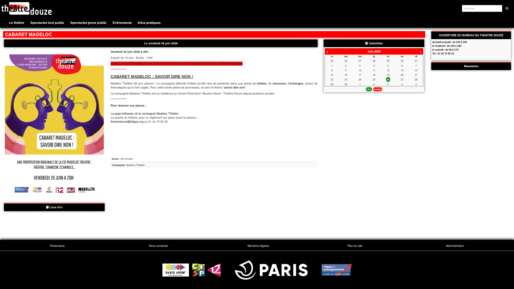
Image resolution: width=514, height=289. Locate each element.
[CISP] (198, 270)
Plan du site (355, 246)
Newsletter (471, 66)
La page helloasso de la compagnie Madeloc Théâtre (144, 113)
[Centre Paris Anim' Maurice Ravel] (175, 270)
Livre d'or (55, 207)
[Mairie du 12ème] (214, 270)
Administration (455, 246)
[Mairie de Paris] (271, 270)
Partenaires (57, 246)
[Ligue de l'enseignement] (337, 270)
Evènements (122, 22)
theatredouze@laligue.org (127, 121)
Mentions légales (258, 246)
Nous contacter (158, 246)
